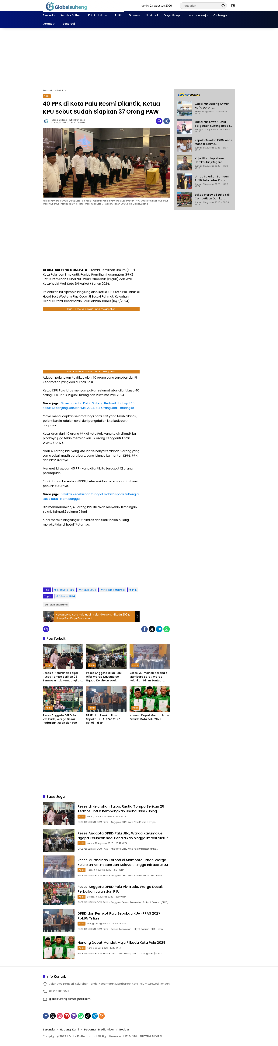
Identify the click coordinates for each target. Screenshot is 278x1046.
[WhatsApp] (166, 629)
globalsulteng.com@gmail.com (70, 999)
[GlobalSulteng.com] (83, 5)
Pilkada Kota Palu (114, 590)
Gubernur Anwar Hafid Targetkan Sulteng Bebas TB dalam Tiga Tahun (212, 124)
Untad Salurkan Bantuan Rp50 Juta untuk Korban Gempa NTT (212, 178)
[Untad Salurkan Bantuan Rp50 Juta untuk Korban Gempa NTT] (184, 181)
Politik (47, 96)
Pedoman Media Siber (99, 1029)
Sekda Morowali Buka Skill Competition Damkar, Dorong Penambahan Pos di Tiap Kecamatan (212, 196)
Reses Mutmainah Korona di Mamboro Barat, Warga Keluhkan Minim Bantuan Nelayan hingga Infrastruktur (150, 676)
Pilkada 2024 (67, 596)
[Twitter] (152, 629)
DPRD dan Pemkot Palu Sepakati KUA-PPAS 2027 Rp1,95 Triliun (103, 719)
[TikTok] (88, 1016)
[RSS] (102, 1016)
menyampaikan (85, 390)
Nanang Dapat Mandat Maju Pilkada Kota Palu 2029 (149, 717)
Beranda (49, 1029)
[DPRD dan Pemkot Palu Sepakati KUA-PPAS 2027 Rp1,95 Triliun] (106, 699)
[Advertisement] (139, 58)
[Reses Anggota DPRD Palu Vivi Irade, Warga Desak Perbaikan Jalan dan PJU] (63, 699)
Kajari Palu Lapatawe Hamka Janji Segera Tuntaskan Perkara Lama (212, 160)
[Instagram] (60, 1016)
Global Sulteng (59, 120)
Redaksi (124, 1029)
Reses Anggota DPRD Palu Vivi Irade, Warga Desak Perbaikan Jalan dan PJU (60, 719)
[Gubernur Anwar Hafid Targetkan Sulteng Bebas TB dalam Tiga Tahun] (184, 126)
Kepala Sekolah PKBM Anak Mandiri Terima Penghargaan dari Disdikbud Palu (213, 142)
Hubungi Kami (69, 1029)
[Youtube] (67, 1016)
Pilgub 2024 (89, 590)
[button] (223, 5)
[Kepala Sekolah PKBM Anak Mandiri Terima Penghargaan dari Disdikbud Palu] (184, 144)
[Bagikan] (166, 121)
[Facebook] (144, 629)
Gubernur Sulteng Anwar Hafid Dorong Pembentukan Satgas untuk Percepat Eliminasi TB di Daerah (212, 105)
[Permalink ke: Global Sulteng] (47, 121)
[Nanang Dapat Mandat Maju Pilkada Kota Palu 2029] (150, 699)
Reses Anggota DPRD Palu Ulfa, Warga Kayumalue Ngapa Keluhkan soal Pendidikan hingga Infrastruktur (104, 676)
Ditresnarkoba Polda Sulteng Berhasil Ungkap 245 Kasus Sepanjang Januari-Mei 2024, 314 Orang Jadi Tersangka (88, 405)
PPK (134, 590)
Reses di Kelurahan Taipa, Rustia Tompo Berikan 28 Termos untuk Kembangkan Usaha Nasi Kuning (62, 676)
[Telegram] (159, 629)
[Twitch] (74, 1016)
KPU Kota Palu (65, 590)
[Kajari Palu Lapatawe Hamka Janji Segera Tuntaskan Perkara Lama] (184, 162)
